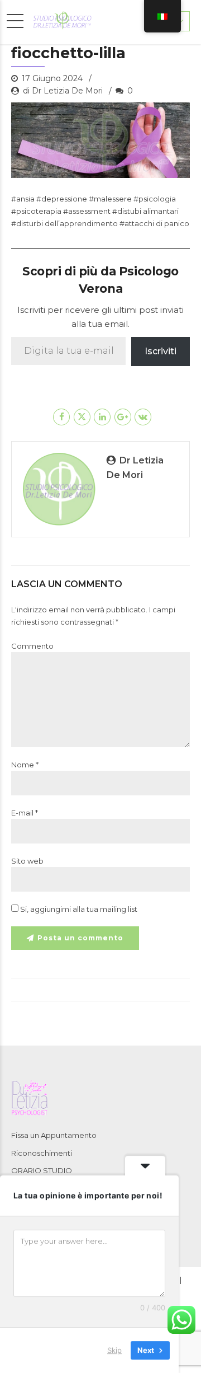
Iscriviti (160, 351)
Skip (114, 1350)
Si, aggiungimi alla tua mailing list (77, 909)
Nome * (25, 764)
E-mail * (24, 812)
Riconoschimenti (41, 1153)
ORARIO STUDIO (41, 1170)
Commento (32, 645)
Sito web (27, 860)
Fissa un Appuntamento (54, 1135)
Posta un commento (80, 938)
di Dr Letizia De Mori (63, 91)
